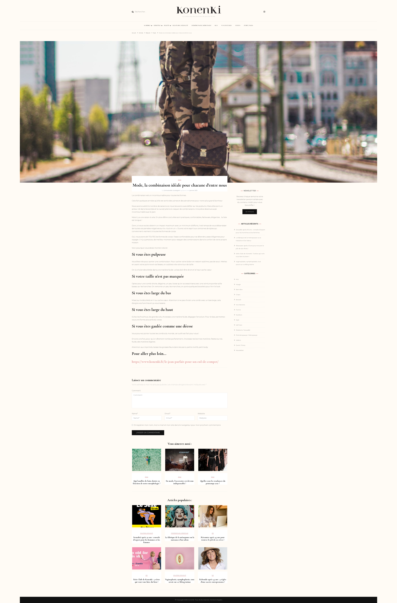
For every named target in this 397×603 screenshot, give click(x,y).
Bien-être (157, 25)
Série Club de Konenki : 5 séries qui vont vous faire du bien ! (146, 580)
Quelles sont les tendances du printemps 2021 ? (212, 482)
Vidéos (237, 25)
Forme (238, 310)
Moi (216, 25)
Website (201, 414)
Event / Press (248, 25)
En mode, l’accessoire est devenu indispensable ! (179, 482)
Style (179, 179)
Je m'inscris (250, 212)
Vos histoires (226, 25)
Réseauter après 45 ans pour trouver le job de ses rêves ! (213, 538)
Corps (238, 294)
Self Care (239, 325)
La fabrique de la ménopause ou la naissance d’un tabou (179, 538)
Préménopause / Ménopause (201, 25)
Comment (136, 391)
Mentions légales (216, 600)
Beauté (166, 25)
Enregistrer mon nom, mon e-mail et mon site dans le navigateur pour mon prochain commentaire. (177, 425)
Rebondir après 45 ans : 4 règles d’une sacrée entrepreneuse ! (212, 580)
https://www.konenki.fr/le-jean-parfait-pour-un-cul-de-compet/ (175, 362)
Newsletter (240, 350)
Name (135, 414)
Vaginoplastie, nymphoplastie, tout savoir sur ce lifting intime (179, 580)
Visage (238, 284)
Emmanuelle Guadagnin (172, 190)
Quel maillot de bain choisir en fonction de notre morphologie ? (146, 482)
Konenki (147, 25)
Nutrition (239, 315)
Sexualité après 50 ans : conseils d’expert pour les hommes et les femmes (146, 540)
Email (167, 414)
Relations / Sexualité (180, 25)
